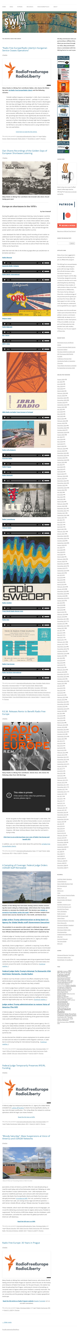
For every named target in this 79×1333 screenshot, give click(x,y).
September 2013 (62, 736)
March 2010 (60, 833)
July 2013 (59, 741)
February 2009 (61, 861)
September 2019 (62, 570)
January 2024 (61, 451)
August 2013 (60, 739)
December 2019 (61, 564)
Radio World (69, 998)
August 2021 (60, 517)
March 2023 (60, 474)
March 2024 (60, 446)
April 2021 (60, 527)
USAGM (9, 1053)
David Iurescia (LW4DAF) (64, 977)
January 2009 (61, 863)
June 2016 (60, 660)
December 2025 (61, 398)
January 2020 (61, 561)
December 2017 (61, 619)
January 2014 (61, 727)
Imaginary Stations (64, 987)
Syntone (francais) (62, 939)
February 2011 (61, 808)
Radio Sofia (14, 695)
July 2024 (59, 437)
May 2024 (60, 441)
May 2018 (60, 607)
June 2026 (60, 384)
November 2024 (61, 428)
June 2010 (60, 826)
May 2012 (60, 773)
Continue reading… (40, 999)
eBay (71, 980)
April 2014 (60, 720)
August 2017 (60, 628)
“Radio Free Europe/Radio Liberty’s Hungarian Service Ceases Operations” (24, 49)
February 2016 (61, 669)
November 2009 (61, 842)
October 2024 (61, 430)
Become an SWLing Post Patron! (66, 231)
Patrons (19, 7)
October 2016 (61, 651)
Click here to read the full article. (26, 132)
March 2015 (60, 695)
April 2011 (60, 803)
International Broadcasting (24, 136)
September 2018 (62, 598)
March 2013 (60, 750)
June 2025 (60, 412)
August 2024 (60, 435)
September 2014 (62, 709)
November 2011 (61, 787)
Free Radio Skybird (63, 984)
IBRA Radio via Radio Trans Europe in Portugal (17, 412)
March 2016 (60, 667)
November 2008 (61, 868)
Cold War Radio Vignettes (64, 879)
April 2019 (60, 582)
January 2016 (61, 672)
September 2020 (62, 543)
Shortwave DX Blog (62, 927)
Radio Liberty (22, 139)
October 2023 (61, 458)
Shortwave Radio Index (64, 930)
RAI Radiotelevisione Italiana (34, 695)
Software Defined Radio (66, 1015)
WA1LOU (59, 944)
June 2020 (60, 550)
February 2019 (61, 587)
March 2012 (60, 778)
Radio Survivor (61, 914)
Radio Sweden (7, 603)
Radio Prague (6, 467)
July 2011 (59, 796)
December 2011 (61, 785)
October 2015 (61, 679)
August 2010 (60, 821)
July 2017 (59, 630)
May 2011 (60, 801)
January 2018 (61, 617)
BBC (69, 971)
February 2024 (61, 448)
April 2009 (60, 856)
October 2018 (61, 596)
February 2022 (61, 504)
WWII (58, 1023)
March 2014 (60, 722)
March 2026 (60, 391)
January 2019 (61, 589)
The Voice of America (12, 1231)
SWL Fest (60, 937)
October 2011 (61, 789)
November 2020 (61, 538)
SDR (69, 999)
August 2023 (60, 462)
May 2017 (60, 635)
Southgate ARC (62, 1017)
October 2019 (61, 568)
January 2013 (61, 755)
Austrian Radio (7, 458)
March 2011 (60, 805)
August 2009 (60, 849)
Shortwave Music (63, 1007)
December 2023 (61, 453)
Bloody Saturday (11, 1228)
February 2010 (61, 835)
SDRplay (73, 999)
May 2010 (60, 828)
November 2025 (61, 400)
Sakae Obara (61, 918)
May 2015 (60, 690)
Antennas (65, 971)
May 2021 (60, 524)
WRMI (71, 1021)
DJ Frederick (61, 980)
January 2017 (61, 644)
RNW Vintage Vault (62, 916)
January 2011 (61, 810)
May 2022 (60, 497)
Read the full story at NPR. (26, 1117)
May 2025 (60, 414)
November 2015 (61, 676)
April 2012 (60, 775)
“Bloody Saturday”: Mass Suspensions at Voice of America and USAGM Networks (26, 1137)
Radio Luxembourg (8, 519)
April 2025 (60, 416)
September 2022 (62, 488)
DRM (68, 980)
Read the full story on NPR (26, 1221)
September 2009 (62, 847)
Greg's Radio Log (62, 897)
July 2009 (59, 851)
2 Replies (4, 55)
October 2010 (61, 817)
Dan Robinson (62, 976)
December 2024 (61, 425)
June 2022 (60, 494)
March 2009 (60, 858)
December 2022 (61, 481)
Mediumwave (61, 990)
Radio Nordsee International (11, 672)
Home (4, 7)
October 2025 (61, 402)
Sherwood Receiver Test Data (65, 921)
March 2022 (60, 501)
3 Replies (4, 719)
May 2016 (60, 663)
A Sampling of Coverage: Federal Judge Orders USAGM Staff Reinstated (24, 866)
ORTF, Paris (6, 344)
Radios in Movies (62, 996)
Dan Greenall (14, 688)
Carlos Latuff (63, 974)
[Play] (5, 263)
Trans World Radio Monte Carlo (12, 611)
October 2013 (61, 734)
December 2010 (61, 812)
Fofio (58, 893)
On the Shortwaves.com (64, 907)
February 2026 (61, 393)
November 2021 (61, 511)
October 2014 (61, 706)
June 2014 (60, 716)
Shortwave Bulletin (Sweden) (65, 925)
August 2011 (60, 794)
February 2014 (61, 725)
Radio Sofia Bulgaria (9, 450)
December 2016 (61, 646)
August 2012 (60, 766)
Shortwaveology (62, 932)
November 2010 (61, 815)
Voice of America (22, 1053)
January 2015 (61, 699)
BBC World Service (64, 972)
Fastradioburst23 (64, 982)
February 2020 (61, 559)
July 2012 (59, 769)
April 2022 (60, 499)
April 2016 (60, 665)
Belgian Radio (6, 318)
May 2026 (60, 386)
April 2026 (60, 389)
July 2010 (59, 824)
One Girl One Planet (63, 909)
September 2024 (62, 432)
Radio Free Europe (12, 139)
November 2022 (61, 483)
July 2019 (59, 575)
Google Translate (39, 1301)
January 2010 (61, 838)
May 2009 (60, 854)
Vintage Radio (65, 1019)
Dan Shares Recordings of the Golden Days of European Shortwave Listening (24, 152)
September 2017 (62, 626)
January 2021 (61, 534)
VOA (25, 1231)
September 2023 (62, 460)
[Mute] (43, 263)
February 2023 (61, 476)
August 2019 (60, 573)
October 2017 (61, 623)
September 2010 (62, 819)
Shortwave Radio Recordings (66, 1014)
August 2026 (60, 379)
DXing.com (60, 891)
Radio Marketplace (43, 7)
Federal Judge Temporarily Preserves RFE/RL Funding (23, 1066)
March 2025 (60, 418)
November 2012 (61, 759)
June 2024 (60, 439)
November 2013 (61, 732)
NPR (18, 1228)
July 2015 (59, 686)
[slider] (47, 262)
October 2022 (61, 485)
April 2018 (60, 610)
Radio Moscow (7, 257)
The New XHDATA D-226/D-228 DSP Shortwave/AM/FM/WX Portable (66, 354)
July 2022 (59, 492)
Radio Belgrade (7, 327)
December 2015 (61, 674)
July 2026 (59, 382)
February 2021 (61, 531)
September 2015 (62, 681)
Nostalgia (39, 683)
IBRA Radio (31, 688)
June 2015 (60, 688)
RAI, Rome (5, 335)
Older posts (7, 1322)
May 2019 (60, 580)
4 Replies (4, 1247)
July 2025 (59, 409)
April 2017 (60, 637)
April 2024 (60, 444)
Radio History (46, 683)
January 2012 (61, 782)
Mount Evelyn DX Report (64, 900)
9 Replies (4, 1073)
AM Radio (60, 971)
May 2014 (60, 718)
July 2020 (59, 547)
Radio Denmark (7, 475)
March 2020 (60, 557)
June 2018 (60, 605)
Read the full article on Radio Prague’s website (18, 1301)
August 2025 (60, 407)
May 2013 (60, 745)
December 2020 (61, 536)
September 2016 (62, 653)
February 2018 (61, 614)
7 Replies (4, 158)
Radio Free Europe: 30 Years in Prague (21, 1242)
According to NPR (21, 1198)
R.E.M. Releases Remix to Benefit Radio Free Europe (23, 712)
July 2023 (59, 465)
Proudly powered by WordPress (10, 1329)
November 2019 (61, 566)
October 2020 (61, 541)
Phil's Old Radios (62, 911)
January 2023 (61, 478)
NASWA (59, 902)
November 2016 (61, 649)
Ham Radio (71, 985)
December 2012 (61, 757)
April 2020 (60, 554)
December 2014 (61, 702)
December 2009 (61, 840)
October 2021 (61, 513)
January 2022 (61, 506)
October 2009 (61, 845)
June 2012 (60, 771)
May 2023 (60, 469)
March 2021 (60, 529)
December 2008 (61, 865)
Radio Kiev (5, 620)
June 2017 (60, 633)
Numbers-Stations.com (64, 904)
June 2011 (60, 798)
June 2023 (60, 467)
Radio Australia (71, 993)
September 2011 (62, 792)
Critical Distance (61, 881)
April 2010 (60, 831)
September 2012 (62, 764)
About (55, 7)
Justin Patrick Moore (64, 989)
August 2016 (60, 656)
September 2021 (62, 515)
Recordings (5, 685)
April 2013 (60, 748)
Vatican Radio (6, 528)
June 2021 (60, 522)
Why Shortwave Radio (63, 1022)
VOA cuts (14, 1053)
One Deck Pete (62, 992)
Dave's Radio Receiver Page (65, 884)
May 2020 (60, 552)
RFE (11, 853)
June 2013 (60, 743)
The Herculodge (61, 941)
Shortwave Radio (14, 685)
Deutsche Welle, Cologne (10, 266)
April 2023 (60, 471)
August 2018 (60, 600)
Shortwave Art (63, 1003)
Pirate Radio (61, 993)
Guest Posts (61, 986)
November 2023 (61, 455)
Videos (59, 1019)
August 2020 (60, 545)
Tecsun (70, 1017)
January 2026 (61, 395)
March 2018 (60, 612)
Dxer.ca (59, 888)
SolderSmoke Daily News (64, 934)
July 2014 (59, 713)
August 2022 (60, 490)
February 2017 (61, 642)
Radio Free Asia (28, 1051)
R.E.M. (44, 851)
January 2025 (61, 423)
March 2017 (60, 640)
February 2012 (61, 780)
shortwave (62, 1001)
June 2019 (60, 577)
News (34, 136)
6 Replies (4, 1143)
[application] (26, 263)
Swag (11, 7)
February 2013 (61, 752)
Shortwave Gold (63, 1005)
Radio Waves (61, 998)
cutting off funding (18, 1108)
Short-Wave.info (62, 923)
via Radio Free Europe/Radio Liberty (20, 90)
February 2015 (61, 697)
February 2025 (61, 421)
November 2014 (61, 704)
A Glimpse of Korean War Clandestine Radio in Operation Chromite (66, 361)
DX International (62, 886)
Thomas (43, 139)
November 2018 (61, 593)
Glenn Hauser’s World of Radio (66, 895)
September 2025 (62, 405)
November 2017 (61, 621)
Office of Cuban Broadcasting (15, 1051)
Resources (30, 7)
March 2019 (60, 584)
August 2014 (60, 711)
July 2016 (59, 658)
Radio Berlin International (11, 274)
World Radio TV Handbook (65, 960)
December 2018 (61, 591)
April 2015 (60, 693)
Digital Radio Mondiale (63, 979)
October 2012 (61, 762)
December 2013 (61, 729)
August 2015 (60, 683)
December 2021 (61, 508)
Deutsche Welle (22, 688)
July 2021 (59, 520)
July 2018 (59, 603)
